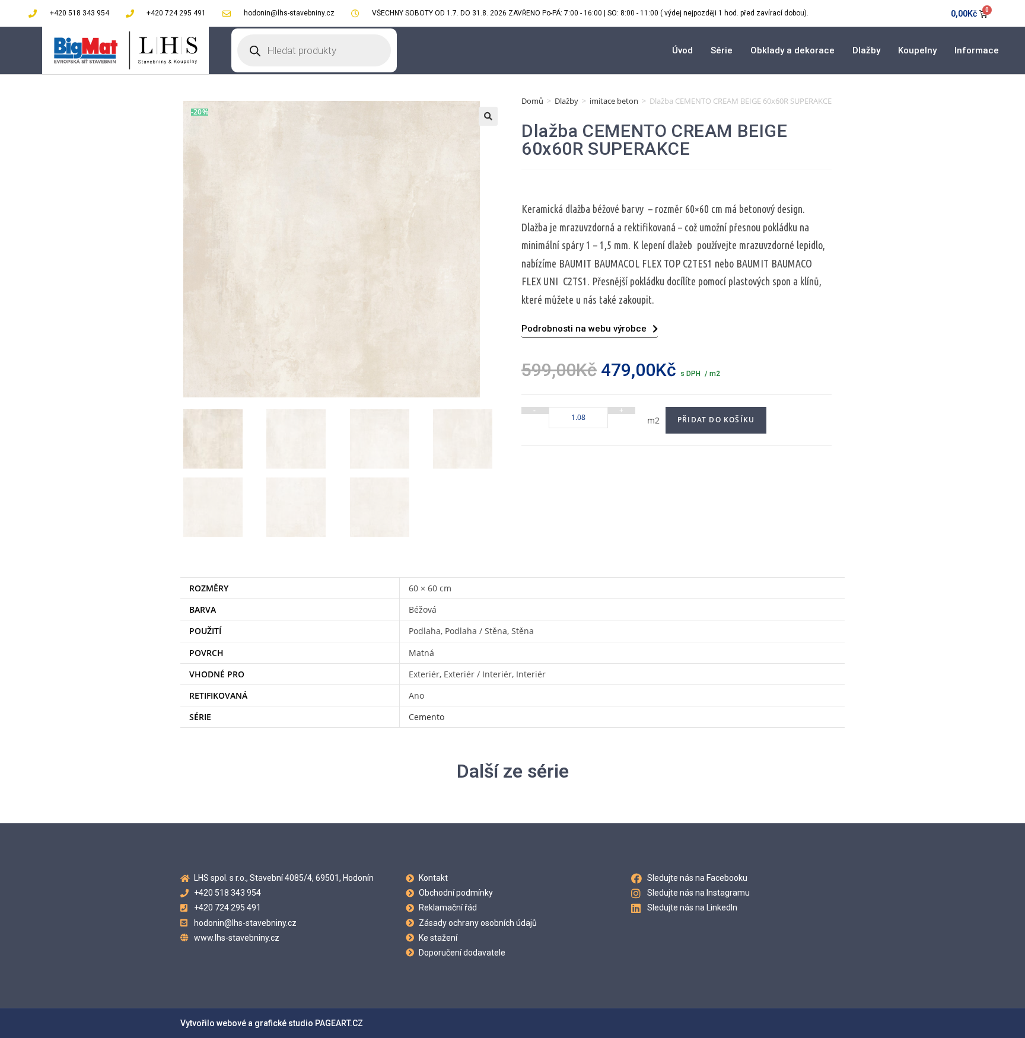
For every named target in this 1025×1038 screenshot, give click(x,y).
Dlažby (866, 50)
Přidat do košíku (716, 420)
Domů (532, 100)
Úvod (682, 50)
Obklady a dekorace (792, 50)
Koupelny (917, 50)
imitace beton (614, 100)
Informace (976, 50)
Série (722, 50)
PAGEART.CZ (339, 1023)
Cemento (426, 716)
